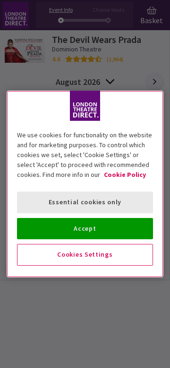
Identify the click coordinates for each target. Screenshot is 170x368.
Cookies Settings (84, 254)
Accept (85, 228)
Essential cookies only (85, 202)
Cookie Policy (125, 174)
